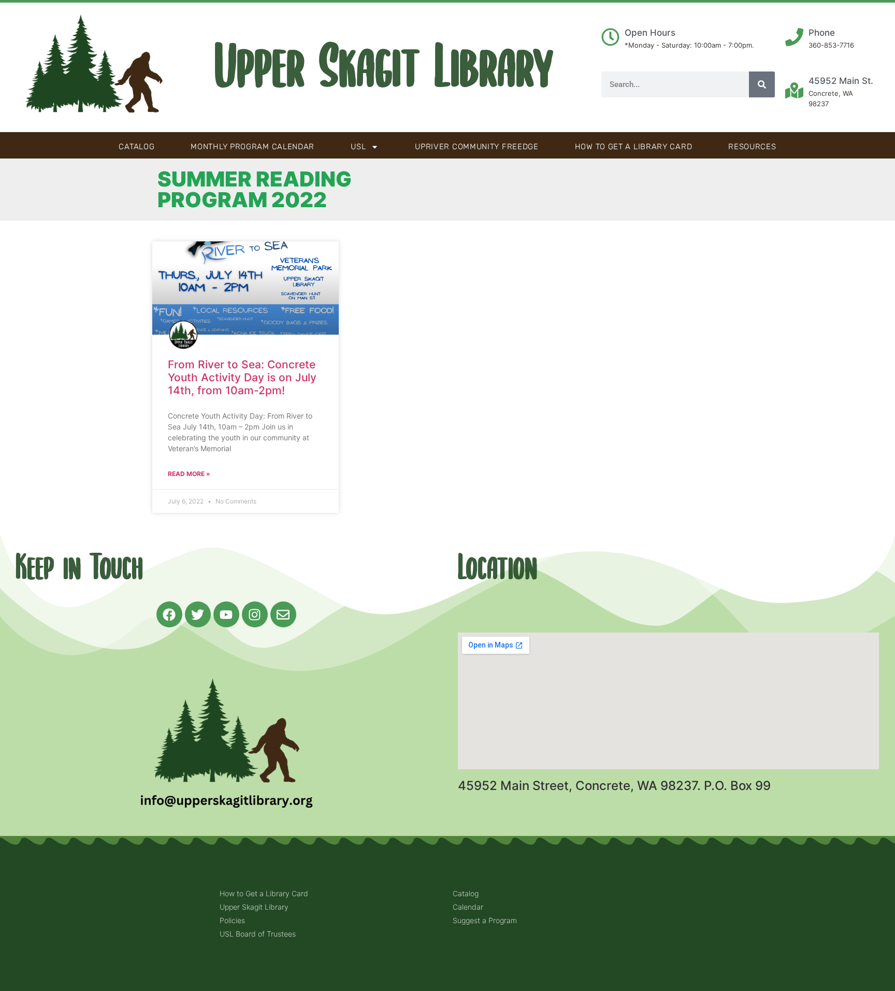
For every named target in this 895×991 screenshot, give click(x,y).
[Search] (762, 84)
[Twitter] (198, 614)
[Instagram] (255, 614)
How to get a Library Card (633, 146)
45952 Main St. (841, 81)
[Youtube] (226, 614)
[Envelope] (283, 614)
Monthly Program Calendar (252, 146)
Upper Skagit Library (384, 67)
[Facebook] (169, 614)
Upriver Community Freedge (477, 146)
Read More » (189, 474)
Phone (822, 32)
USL (358, 146)
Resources (752, 146)
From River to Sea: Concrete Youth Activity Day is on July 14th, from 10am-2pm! (242, 377)
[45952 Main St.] (794, 90)
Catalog (136, 146)
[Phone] (794, 37)
